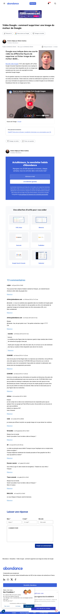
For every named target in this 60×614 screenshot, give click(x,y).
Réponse (9, 294)
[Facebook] (15, 579)
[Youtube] (8, 579)
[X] (12, 579)
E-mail (25, 519)
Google (19, 121)
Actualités (12, 559)
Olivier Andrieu (22, 41)
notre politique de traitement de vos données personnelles (33, 194)
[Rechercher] (55, 3)
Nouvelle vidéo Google (12, 64)
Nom (8, 519)
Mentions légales (24, 613)
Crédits (14, 613)
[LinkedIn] (4, 579)
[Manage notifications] (56, 610)
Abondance (5, 559)
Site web (41, 519)
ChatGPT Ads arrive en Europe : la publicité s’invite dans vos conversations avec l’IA (29, 132)
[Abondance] (13, 3)
